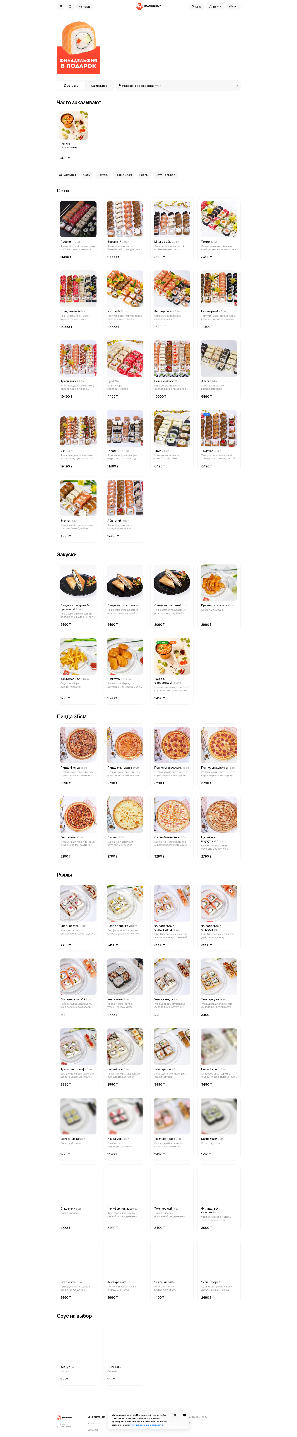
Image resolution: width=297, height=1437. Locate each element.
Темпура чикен (120, 1282)
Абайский (118, 520)
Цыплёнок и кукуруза (212, 839)
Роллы (143, 174)
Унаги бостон (72, 926)
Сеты (86, 174)
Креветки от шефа (76, 1069)
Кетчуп (67, 1367)
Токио (209, 241)
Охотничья (71, 837)
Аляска (210, 381)
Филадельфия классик (211, 1210)
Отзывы (93, 1429)
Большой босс (167, 381)
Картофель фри (75, 679)
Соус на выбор (165, 174)
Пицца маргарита (123, 767)
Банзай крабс (213, 1069)
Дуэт (114, 381)
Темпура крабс (167, 1139)
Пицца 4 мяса (73, 767)
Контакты (94, 1423)
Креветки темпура (217, 605)
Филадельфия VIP (75, 999)
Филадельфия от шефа (211, 927)
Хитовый (117, 311)
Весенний (118, 241)
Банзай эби (118, 1069)
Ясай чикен (71, 1282)
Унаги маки (118, 999)
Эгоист (69, 520)
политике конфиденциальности (146, 1425)
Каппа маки (212, 1139)
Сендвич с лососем (124, 605)
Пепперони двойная (218, 767)
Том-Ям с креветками (68, 145)
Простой (70, 241)
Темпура (211, 451)
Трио (161, 451)
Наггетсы (119, 679)
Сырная (116, 837)
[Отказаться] (184, 1415)
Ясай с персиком (122, 926)
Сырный (115, 1367)
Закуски (103, 174)
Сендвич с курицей (170, 605)
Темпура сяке (166, 1069)
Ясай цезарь (213, 1282)
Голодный (118, 451)
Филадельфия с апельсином (166, 927)
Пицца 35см (124, 174)
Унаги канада (166, 999)
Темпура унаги (214, 999)
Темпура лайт (167, 1208)
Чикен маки (165, 1282)
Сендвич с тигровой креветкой (74, 607)
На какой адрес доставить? (141, 86)
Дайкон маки (72, 1139)
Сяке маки (70, 1208)
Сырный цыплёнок (170, 837)
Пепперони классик (171, 767)
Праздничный (74, 311)
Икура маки (118, 1139)
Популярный (213, 311)
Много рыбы (166, 241)
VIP (66, 451)
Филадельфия (168, 311)
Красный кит (73, 381)
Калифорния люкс (123, 1208)
